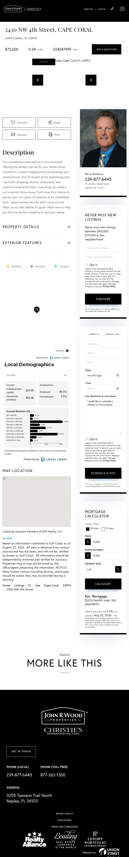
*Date (88, 370)
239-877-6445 (112, 8)
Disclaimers (64, 820)
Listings (19, 585)
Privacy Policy (109, 286)
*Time (88, 383)
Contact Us (94, 334)
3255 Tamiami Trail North (29, 798)
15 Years (109, 528)
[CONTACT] (106, 49)
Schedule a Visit (112, 334)
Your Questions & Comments (100, 396)
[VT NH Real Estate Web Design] (109, 852)
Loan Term (92, 524)
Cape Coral (51, 585)
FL (29, 585)
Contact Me (90, 188)
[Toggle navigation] (122, 8)
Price (88, 536)
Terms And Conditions (64, 826)
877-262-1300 (53, 775)
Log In (101, 9)
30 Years (94, 528)
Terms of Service (110, 486)
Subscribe (103, 299)
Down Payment (94, 549)
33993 (67, 585)
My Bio (101, 188)
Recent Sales (103, 184)
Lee (37, 585)
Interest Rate (93, 563)
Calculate (103, 584)
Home (6, 585)
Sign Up (88, 9)
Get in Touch (21, 751)
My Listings (90, 184)
